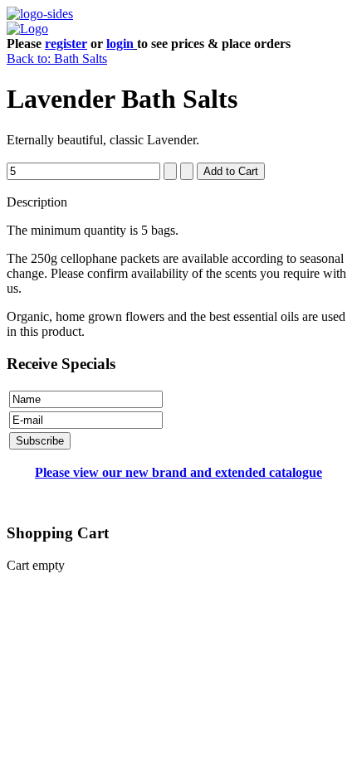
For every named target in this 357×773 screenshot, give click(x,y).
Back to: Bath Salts (57, 58)
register (66, 43)
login (120, 43)
